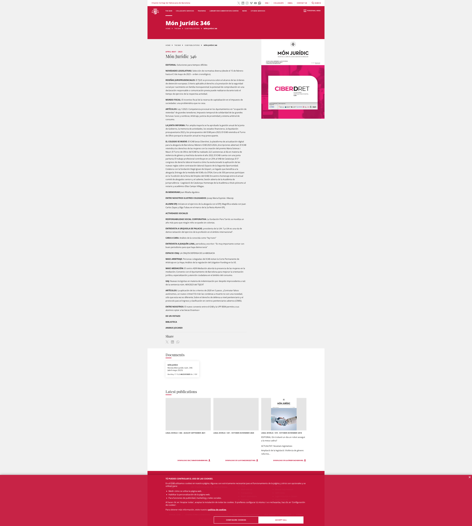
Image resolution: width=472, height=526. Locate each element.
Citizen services (258, 11)
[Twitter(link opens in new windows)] (238, 2)
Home (168, 28)
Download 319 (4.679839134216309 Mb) (288, 460)
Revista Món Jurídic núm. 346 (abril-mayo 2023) (180, 369)
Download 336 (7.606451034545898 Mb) (192, 460)
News (244, 11)
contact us (302, 3)
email (290, 3)
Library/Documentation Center (224, 11)
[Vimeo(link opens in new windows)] (251, 2)
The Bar (168, 11)
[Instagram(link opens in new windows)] (247, 2)
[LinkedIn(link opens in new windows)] (243, 2)
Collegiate (279, 3)
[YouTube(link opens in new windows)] (255, 2)
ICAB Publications (192, 28)
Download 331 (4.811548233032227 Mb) (240, 460)
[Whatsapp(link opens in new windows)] (259, 2)
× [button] (469, 477)
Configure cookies (236, 520)
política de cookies (217, 509)
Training (202, 11)
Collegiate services (185, 11)
